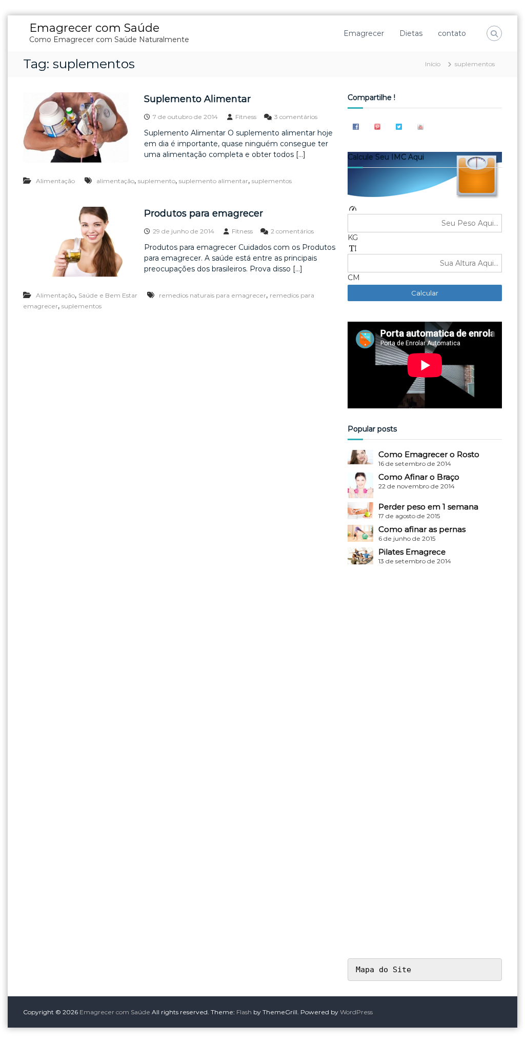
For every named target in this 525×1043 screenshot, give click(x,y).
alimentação (115, 181)
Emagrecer (364, 33)
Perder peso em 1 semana (428, 506)
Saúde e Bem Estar (107, 295)
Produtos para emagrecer (203, 213)
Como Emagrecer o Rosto (428, 454)
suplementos (272, 181)
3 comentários (295, 117)
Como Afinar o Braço (418, 477)
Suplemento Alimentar (197, 99)
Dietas (410, 33)
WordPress (356, 1012)
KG (353, 237)
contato (452, 33)
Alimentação (55, 181)
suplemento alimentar (213, 181)
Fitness (245, 117)
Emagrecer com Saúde (94, 28)
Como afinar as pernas (422, 529)
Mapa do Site (383, 969)
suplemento (156, 181)
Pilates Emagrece (412, 552)
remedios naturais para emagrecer (212, 295)
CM (354, 277)
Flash (244, 1012)
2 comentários (292, 231)
